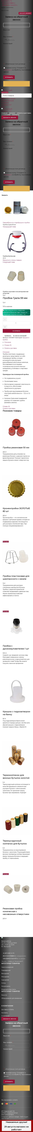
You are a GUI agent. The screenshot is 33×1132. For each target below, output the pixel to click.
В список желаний (5, 922)
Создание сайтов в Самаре (10, 1117)
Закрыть (5, 195)
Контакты (4, 1013)
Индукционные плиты (8, 989)
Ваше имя (7, 30)
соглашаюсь (8, 70)
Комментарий (7, 43)
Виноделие (5, 973)
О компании (5, 1016)
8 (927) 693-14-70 (8, 953)
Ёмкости (4, 995)
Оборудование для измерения (11, 998)
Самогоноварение (7, 967)
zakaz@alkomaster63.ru (9, 5)
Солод (3, 983)
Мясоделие (5, 977)
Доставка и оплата (7, 1009)
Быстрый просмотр (5, 931)
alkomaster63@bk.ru (8, 3)
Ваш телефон (8, 37)
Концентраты (5, 986)
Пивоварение (5, 970)
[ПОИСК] (29, 95)
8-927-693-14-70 (6, 1)
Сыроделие (5, 980)
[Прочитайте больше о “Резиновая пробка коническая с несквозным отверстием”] (5, 926)
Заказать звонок (25, 13)
